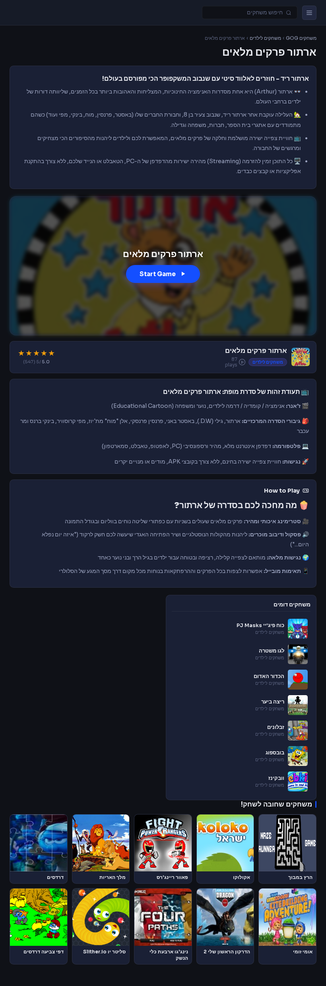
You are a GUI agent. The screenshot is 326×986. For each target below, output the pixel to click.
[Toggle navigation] (309, 13)
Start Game (158, 274)
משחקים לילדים (265, 38)
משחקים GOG (301, 38)
